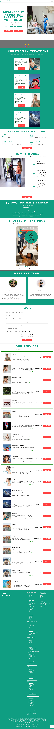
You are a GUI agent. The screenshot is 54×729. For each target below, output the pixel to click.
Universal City (32, 656)
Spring (30, 634)
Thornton (31, 642)
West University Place (33, 632)
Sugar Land (31, 625)
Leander (30, 598)
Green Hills (31, 671)
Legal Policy (24, 722)
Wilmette (31, 688)
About (41, 601)
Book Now (21, 68)
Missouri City (31, 626)
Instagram (42, 596)
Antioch (30, 674)
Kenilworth (31, 687)
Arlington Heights (32, 694)
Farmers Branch (32, 701)
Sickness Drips (43, 606)
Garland (30, 703)
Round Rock (31, 595)
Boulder (30, 645)
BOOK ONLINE (8, 30)
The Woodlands (32, 633)
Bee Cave (31, 602)
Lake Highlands (32, 707)
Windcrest (31, 660)
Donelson (31, 672)
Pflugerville (31, 599)
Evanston (31, 692)
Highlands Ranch (32, 648)
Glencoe (30, 686)
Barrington (31, 685)
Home (41, 600)
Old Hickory (31, 676)
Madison (30, 669)
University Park (32, 704)
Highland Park (31, 689)
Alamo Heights (32, 661)
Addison (30, 700)
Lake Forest (31, 684)
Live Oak (31, 657)
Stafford (30, 630)
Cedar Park (31, 596)
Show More (31, 359)
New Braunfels (32, 654)
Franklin (30, 668)
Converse (31, 658)
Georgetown (31, 600)
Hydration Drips (43, 604)
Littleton (30, 644)
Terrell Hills (31, 662)
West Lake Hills (32, 603)
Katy (30, 624)
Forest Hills (31, 678)
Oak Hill (30, 677)
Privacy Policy (29, 722)
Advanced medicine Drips (45, 603)
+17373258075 (43, 593)
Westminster (31, 649)
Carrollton (31, 702)
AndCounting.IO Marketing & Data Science (29, 726)
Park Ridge (31, 693)
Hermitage (31, 673)
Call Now (27, 339)
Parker (30, 646)
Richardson (31, 698)
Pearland (31, 631)
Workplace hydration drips (45, 605)
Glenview (31, 691)
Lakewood (31, 641)
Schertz (30, 655)
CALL (19, 30)
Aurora (30, 640)
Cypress (30, 635)
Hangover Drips (43, 602)
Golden (30, 647)
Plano (30, 699)
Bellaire (30, 627)
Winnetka (31, 683)
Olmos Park (31, 663)
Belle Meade (31, 670)
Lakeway (30, 601)
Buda (30, 604)
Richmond (31, 629)
